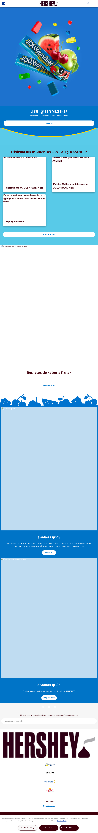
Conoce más (49, 123)
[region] (49, 824)
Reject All (48, 828)
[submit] (94, 721)
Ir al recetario (49, 234)
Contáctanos (49, 806)
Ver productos (49, 385)
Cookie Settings (28, 828)
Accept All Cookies (69, 828)
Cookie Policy (62, 821)
